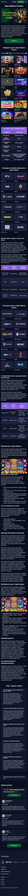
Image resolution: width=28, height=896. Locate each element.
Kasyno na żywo (10, 53)
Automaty (23, 53)
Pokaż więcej (14, 845)
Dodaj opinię (14, 795)
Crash (16, 53)
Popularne (3, 53)
